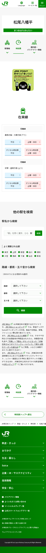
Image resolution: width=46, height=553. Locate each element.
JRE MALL (6, 324)
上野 (14, 252)
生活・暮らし (9, 458)
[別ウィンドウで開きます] (23, 80)
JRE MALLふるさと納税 (16, 335)
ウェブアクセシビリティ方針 (12, 532)
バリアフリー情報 (12, 497)
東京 (6, 252)
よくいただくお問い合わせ (15, 501)
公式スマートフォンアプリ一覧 (17, 510)
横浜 (39, 252)
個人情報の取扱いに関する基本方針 (14, 523)
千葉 (22, 256)
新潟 (39, 256)
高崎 (14, 256)
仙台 (30, 256)
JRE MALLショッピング (14, 327)
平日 (12, 142)
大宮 (6, 256)
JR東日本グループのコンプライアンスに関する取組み (20, 527)
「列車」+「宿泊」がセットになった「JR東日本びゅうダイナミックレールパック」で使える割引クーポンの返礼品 (22, 344)
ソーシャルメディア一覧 (14, 506)
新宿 (22, 252)
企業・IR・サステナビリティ (17, 473)
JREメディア (9, 364)
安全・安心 (7, 487)
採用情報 (6, 480)
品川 (30, 252)
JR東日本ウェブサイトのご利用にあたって (16, 519)
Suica (5, 465)
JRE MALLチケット (15, 353)
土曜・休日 (32, 142)
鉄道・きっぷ (9, 443)
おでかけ (6, 450)
